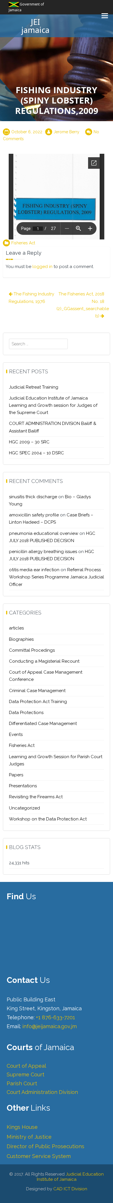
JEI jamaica (35, 26)
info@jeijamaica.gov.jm (49, 1026)
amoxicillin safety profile (34, 515)
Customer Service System (39, 1156)
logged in (42, 266)
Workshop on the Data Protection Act (48, 819)
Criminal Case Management (37, 690)
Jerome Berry (66, 132)
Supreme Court (25, 1074)
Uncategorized (24, 808)
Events (16, 734)
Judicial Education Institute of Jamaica (70, 1177)
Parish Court (22, 1083)
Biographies (21, 639)
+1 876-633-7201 (55, 1017)
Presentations (23, 785)
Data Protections (26, 712)
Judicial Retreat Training (33, 387)
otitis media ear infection (34, 569)
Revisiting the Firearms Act (36, 796)
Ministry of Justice (29, 1137)
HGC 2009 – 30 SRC (29, 442)
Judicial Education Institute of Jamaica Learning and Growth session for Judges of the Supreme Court (53, 405)
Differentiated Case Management (43, 723)
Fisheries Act (23, 243)
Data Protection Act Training (38, 701)
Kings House (22, 1127)
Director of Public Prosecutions (45, 1146)
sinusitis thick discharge (33, 496)
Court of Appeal (26, 1066)
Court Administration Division (42, 1092)
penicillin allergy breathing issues (43, 551)
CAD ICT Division (70, 1188)
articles (16, 628)
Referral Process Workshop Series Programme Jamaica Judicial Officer (56, 577)
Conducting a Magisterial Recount (44, 661)
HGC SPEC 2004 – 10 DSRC (36, 453)
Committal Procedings (32, 650)
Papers (16, 774)
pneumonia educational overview (43, 533)
